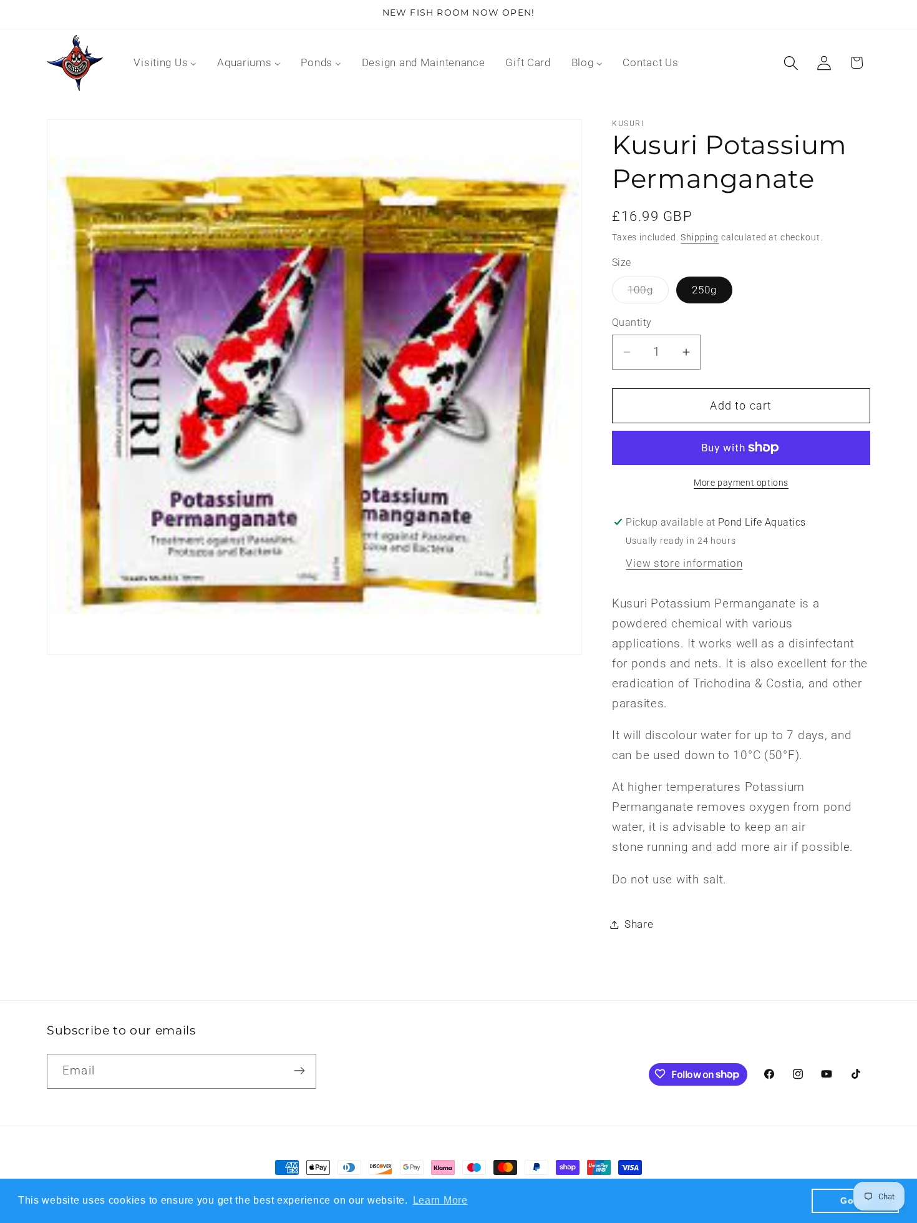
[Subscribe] (299, 1070)
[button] (790, 62)
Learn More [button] (440, 1200)
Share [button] (639, 924)
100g (648, 293)
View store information (684, 563)
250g (704, 289)
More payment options (741, 483)
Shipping (700, 237)
